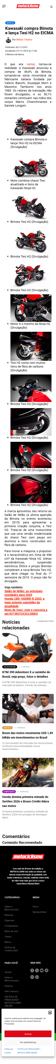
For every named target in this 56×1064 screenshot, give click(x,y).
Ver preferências (28, 1042)
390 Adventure (10, 667)
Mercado (7, 728)
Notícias (10, 23)
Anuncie (9, 985)
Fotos (36, 906)
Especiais (9, 920)
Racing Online (39, 911)
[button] (50, 1012)
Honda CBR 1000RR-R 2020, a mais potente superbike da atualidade (24, 602)
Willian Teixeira (24, 39)
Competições (9, 792)
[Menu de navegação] (4, 6)
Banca (8, 941)
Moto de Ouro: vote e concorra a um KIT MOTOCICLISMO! (25, 612)
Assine (8, 972)
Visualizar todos (46, 621)
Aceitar (28, 1033)
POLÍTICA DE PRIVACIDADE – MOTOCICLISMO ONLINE (13, 1001)
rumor (31, 64)
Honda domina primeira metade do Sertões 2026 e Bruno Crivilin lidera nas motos (25, 801)
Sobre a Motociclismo (12, 908)
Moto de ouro (11, 931)
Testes (8, 936)
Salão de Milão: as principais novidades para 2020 (23, 593)
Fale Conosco (12, 991)
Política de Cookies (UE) (11, 949)
